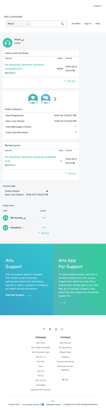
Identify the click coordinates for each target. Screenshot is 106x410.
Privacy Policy (13, 404)
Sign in (88, 24)
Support (65, 357)
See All (71, 81)
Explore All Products (41, 390)
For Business (65, 348)
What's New (65, 352)
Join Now (75, 24)
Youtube (56, 329)
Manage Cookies (54, 405)
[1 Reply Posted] (46, 99)
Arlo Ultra (40, 343)
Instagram (62, 329)
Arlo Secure (65, 343)
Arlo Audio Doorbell (40, 348)
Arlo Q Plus (40, 380)
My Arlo (4, 2)
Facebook (44, 329)
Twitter (50, 329)
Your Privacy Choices (30, 405)
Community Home (65, 362)
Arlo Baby (40, 385)
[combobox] (49, 24)
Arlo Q (41, 376)
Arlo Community (13, 17)
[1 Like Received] (33, 99)
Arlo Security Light (41, 352)
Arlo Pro (41, 362)
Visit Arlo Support (15, 295)
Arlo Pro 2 (10, 73)
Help (98, 24)
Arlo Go (40, 371)
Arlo (41, 366)
